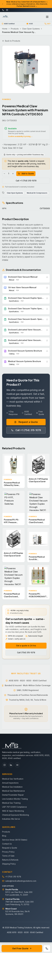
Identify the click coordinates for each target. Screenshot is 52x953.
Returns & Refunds (10, 860)
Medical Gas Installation (12, 787)
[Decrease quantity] (4, 173)
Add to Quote (28, 173)
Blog (4, 836)
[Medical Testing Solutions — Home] (5, 17)
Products (15, 29)
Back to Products (12, 41)
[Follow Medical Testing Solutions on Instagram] (4, 765)
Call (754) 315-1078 (26, 652)
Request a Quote (28, 422)
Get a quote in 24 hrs (26, 645)
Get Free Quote (20, 948)
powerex (6, 99)
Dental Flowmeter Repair (13, 795)
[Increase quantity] (13, 173)
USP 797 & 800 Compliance (14, 807)
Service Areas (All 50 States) (14, 840)
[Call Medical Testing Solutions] (46, 948)
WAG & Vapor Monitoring (13, 811)
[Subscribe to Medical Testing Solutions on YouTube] (17, 765)
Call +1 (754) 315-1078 (26, 180)
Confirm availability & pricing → (20, 136)
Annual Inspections (10, 783)
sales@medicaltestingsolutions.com (20, 881)
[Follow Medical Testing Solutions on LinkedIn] (11, 765)
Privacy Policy (8, 852)
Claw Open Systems (31, 29)
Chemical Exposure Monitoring (15, 815)
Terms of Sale (8, 856)
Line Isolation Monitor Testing (15, 799)
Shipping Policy (9, 864)
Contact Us (7, 844)
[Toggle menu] (47, 17)
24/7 (48, 24)
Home (4, 29)
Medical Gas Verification (12, 779)
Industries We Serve (11, 819)
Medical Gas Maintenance (13, 791)
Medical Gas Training (11, 803)
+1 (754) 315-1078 (13, 876)
